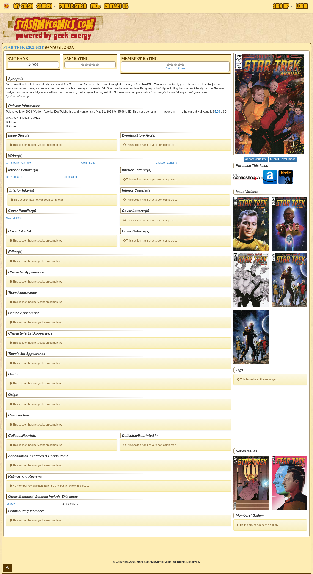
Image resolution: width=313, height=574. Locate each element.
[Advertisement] (221, 27)
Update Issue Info (256, 159)
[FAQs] (95, 6)
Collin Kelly (88, 162)
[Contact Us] (116, 6)
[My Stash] (23, 6)
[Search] (46, 6)
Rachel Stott (69, 177)
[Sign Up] (282, 6)
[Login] (303, 6)
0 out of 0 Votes (175, 68)
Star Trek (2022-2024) (23, 47)
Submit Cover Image (283, 159)
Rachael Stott (14, 177)
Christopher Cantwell (19, 162)
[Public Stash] (72, 6)
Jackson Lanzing (166, 162)
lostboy (10, 503)
